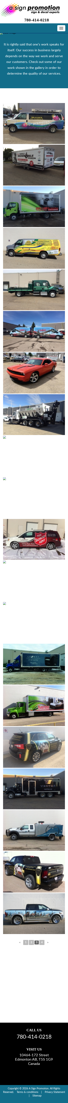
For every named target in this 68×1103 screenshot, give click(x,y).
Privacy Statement (55, 1092)
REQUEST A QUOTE (38, 1004)
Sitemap (37, 1096)
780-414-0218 (36, 20)
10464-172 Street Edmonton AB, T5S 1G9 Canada (34, 1059)
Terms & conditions (27, 1092)
